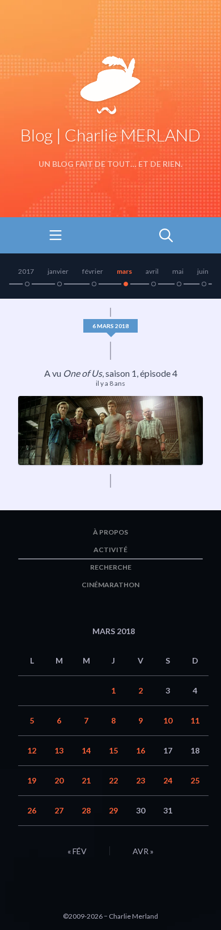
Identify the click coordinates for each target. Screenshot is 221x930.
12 (31, 750)
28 (86, 810)
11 (194, 720)
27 (58, 810)
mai (178, 271)
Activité (111, 549)
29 (113, 810)
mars (124, 271)
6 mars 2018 (110, 325)
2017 (26, 271)
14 (86, 750)
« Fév (77, 851)
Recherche (110, 567)
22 (113, 780)
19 (31, 780)
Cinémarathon (110, 584)
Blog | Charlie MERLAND (110, 134)
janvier (58, 271)
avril (152, 271)
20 (58, 780)
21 (86, 780)
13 (58, 750)
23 (140, 780)
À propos (110, 532)
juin (203, 271)
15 (113, 750)
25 (194, 780)
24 (167, 780)
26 (31, 810)
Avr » (143, 851)
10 (167, 720)
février (92, 271)
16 (140, 750)
